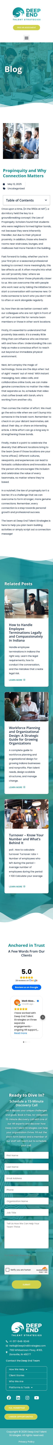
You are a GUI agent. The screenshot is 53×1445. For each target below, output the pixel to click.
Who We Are (16, 1381)
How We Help (16, 1369)
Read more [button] (20, 1033)
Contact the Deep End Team (23, 1360)
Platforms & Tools (19, 1387)
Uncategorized (16, 188)
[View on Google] (17, 1002)
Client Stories (16, 1375)
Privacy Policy (26, 1441)
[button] (26, 38)
